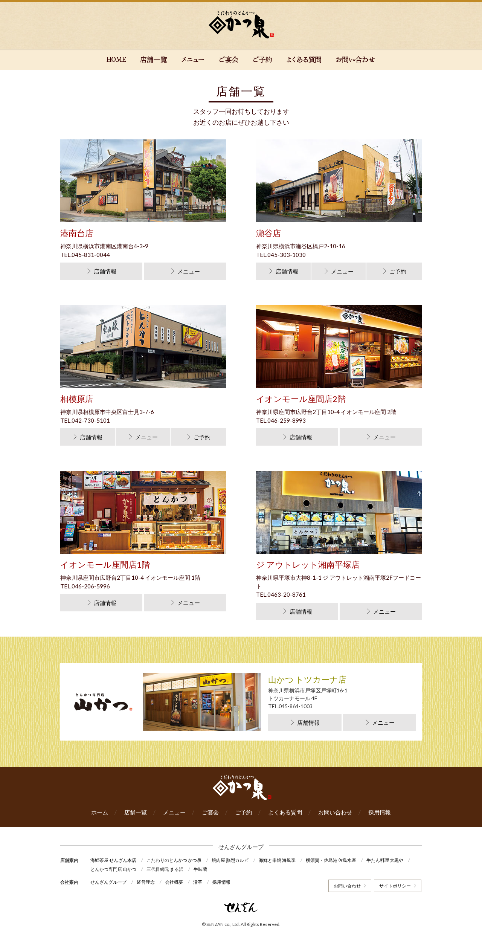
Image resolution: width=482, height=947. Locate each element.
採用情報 (379, 812)
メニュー (188, 271)
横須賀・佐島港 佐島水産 (331, 860)
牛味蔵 (200, 869)
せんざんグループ (108, 882)
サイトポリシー (395, 886)
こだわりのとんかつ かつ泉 (173, 860)
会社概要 (174, 882)
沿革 (197, 882)
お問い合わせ (335, 812)
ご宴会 (210, 812)
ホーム (99, 812)
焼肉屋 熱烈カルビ (230, 860)
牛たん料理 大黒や (384, 860)
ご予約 (397, 271)
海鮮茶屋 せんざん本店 (113, 860)
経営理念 (146, 882)
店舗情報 (105, 271)
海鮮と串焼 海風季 (277, 860)
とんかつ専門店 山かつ (113, 869)
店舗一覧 (135, 812)
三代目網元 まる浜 (164, 869)
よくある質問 (285, 812)
